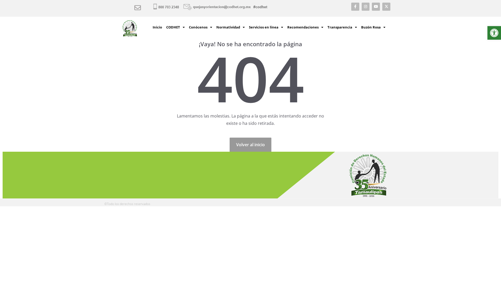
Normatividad (228, 27)
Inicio (157, 27)
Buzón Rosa (371, 27)
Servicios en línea (263, 27)
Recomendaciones (303, 27)
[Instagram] (366, 7)
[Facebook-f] (355, 7)
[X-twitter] (386, 7)
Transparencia (339, 27)
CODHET (173, 27)
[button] (494, 33)
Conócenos (198, 27)
